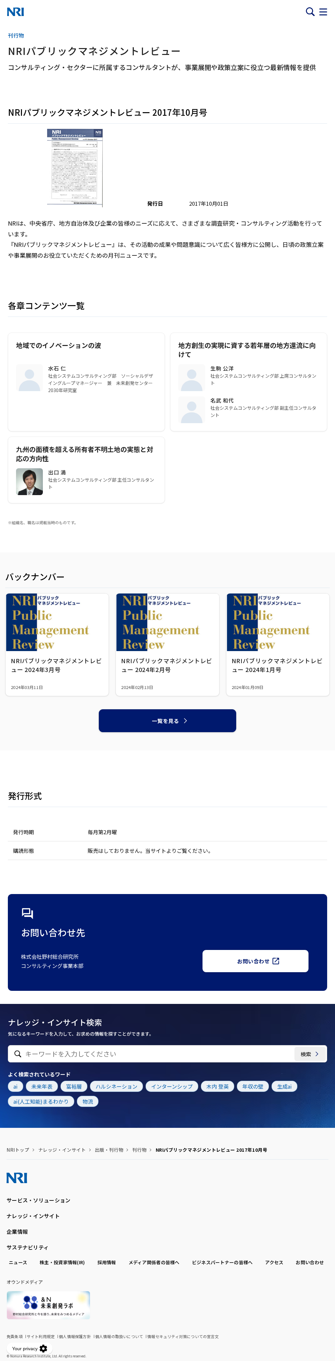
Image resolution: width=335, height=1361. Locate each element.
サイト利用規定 (41, 1336)
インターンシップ (172, 1086)
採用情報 (106, 1262)
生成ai (284, 1086)
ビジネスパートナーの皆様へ (222, 1262)
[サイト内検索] (310, 12)
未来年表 (41, 1086)
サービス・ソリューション (38, 1200)
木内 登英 (217, 1086)
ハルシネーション (116, 1086)
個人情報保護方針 (75, 1336)
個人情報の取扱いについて (119, 1336)
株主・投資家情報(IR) (62, 1262)
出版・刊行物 (109, 1149)
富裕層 (74, 1086)
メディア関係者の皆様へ (154, 1262)
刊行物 (139, 1149)
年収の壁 (252, 1086)
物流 (87, 1101)
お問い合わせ (253, 961)
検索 (306, 1054)
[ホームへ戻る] (15, 12)
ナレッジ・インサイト (62, 1149)
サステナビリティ (28, 1247)
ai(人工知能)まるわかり (41, 1101)
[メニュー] (323, 11)
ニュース (18, 1262)
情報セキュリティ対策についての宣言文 (183, 1336)
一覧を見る (165, 721)
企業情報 (17, 1231)
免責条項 (15, 1336)
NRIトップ (18, 1149)
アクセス (274, 1262)
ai (15, 1086)
